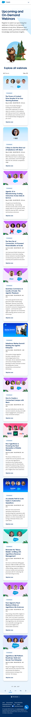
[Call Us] (26, 707)
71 (20, 691)
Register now (9, 122)
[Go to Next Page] (25, 690)
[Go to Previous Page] (5, 690)
